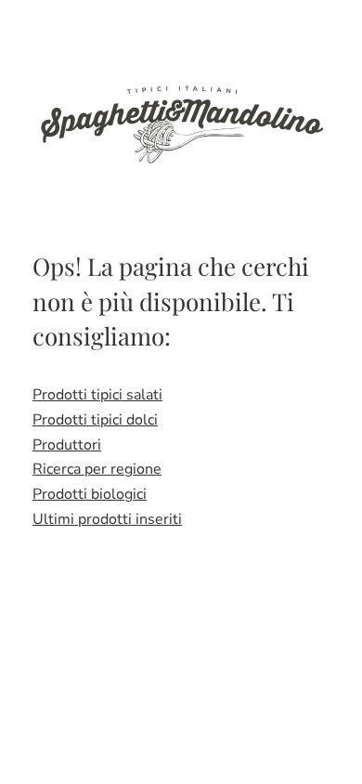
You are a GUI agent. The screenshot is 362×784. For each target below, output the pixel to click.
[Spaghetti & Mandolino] (181, 122)
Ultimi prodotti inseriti (107, 519)
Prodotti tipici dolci (95, 420)
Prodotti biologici (89, 494)
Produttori (66, 445)
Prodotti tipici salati (97, 395)
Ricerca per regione (97, 469)
